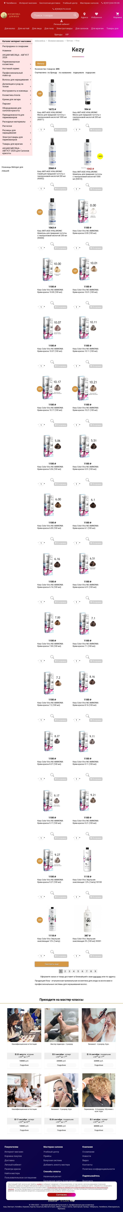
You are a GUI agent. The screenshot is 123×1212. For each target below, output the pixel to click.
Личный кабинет (13, 1164)
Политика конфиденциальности (98, 1169)
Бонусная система (52, 1160)
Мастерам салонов (89, 3)
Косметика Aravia (11, 95)
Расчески (7, 126)
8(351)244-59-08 (111, 3)
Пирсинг (6, 103)
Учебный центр (70, 3)
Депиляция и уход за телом (12, 85)
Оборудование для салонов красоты (11, 109)
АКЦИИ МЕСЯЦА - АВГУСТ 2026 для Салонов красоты (15, 150)
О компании (88, 1151)
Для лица (37, 28)
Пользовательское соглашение (20, 1177)
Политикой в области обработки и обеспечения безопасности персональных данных (58, 1188)
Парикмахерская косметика (11, 62)
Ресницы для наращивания (9, 131)
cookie (39, 1184)
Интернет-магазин (28, 3)
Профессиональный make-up (12, 74)
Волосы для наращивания (15, 79)
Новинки (6, 50)
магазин (97, 976)
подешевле (78, 72)
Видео (85, 1160)
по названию (65, 72)
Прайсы (47, 1156)
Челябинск (11, 3)
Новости (86, 1156)
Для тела (49, 28)
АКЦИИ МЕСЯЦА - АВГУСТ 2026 (15, 56)
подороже (90, 72)
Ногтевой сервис (10, 68)
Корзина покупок (13, 1156)
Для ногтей (23, 28)
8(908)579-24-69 (62, 9)
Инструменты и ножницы (15, 91)
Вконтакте (87, 1180)
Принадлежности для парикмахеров (13, 116)
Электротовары (64, 28)
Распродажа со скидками (15, 46)
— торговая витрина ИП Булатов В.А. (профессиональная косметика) (66, 1205)
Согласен (61, 1194)
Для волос (10, 28)
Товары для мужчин (12, 144)
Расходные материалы (13, 121)
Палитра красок (13, 1169)
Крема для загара (11, 99)
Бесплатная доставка (50, 3)
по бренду (52, 72)
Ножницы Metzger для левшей (12, 169)
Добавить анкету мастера (56, 1164)
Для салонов (81, 28)
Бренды (58, 34)
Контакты (87, 1164)
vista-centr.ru (40, 41)
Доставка (9, 1160)
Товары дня (112, 28)
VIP (67, 34)
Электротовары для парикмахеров (12, 138)
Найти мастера (12, 1173)
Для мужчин (97, 28)
